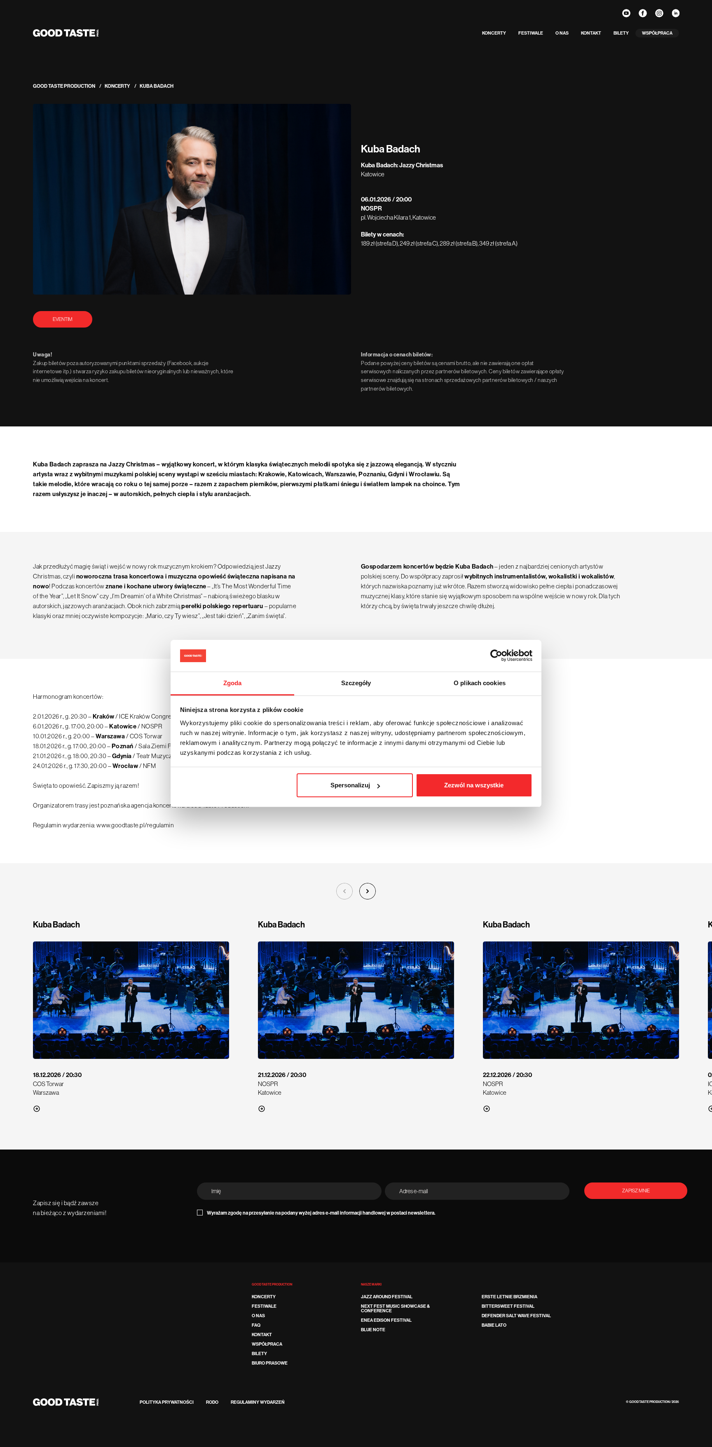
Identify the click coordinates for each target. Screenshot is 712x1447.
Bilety (621, 33)
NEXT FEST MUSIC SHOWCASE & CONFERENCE (395, 1309)
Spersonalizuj (350, 785)
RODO (212, 1402)
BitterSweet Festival (508, 1306)
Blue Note (373, 1329)
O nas (562, 33)
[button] (367, 891)
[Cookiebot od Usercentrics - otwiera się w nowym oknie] (496, 656)
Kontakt (591, 33)
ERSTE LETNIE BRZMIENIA (509, 1296)
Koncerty (494, 33)
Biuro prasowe (270, 1363)
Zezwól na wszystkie (474, 785)
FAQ (256, 1325)
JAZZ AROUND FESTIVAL (386, 1296)
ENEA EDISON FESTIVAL (386, 1320)
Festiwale (530, 33)
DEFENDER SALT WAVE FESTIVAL (516, 1315)
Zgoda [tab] (232, 682)
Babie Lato (494, 1325)
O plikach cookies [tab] (480, 682)
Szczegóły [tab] (356, 682)
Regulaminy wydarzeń (258, 1402)
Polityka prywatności (167, 1402)
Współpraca (657, 33)
